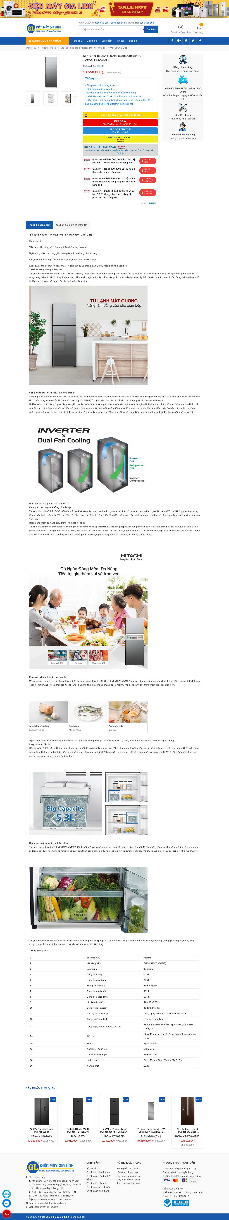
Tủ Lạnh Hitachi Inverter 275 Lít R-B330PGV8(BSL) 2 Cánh (151, 1131)
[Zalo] (6, 1194)
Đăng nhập (186, 32)
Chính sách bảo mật (96, 1183)
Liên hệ (133, 40)
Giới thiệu (92, 40)
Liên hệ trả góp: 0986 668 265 (121, 115)
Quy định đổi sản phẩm (129, 1179)
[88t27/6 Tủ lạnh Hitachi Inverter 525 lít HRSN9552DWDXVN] (41, 1111)
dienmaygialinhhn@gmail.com (50, 1203)
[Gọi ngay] (7, 1214)
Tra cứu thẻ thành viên (128, 1183)
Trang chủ (76, 40)
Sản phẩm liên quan (41, 1088)
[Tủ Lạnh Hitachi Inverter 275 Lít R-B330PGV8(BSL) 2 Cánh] (151, 1111)
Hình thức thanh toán (127, 1172)
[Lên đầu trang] (223, 1211)
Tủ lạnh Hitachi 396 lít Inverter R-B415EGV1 (78, 1130)
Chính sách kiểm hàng (97, 1190)
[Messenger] (6, 1203)
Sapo (88, 1216)
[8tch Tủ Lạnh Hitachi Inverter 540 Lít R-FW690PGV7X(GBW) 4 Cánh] (187, 1111)
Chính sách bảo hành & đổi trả (98, 1177)
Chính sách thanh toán (98, 1172)
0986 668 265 (102, 22)
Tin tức (120, 40)
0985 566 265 (118, 22)
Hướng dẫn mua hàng (128, 1168)
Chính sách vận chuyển (98, 1187)
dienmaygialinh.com (48, 1206)
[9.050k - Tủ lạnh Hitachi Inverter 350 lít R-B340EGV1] (114, 1111)
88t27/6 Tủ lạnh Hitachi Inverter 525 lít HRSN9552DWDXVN (41, 1131)
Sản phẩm (107, 40)
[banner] (114, 8)
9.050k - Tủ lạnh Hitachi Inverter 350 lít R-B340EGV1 (114, 1130)
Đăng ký (175, 32)
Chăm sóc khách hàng (128, 1175)
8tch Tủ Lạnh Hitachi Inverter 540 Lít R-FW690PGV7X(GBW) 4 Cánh (187, 1133)
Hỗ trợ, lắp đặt (93, 1168)
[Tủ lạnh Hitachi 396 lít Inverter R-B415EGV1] (78, 1111)
